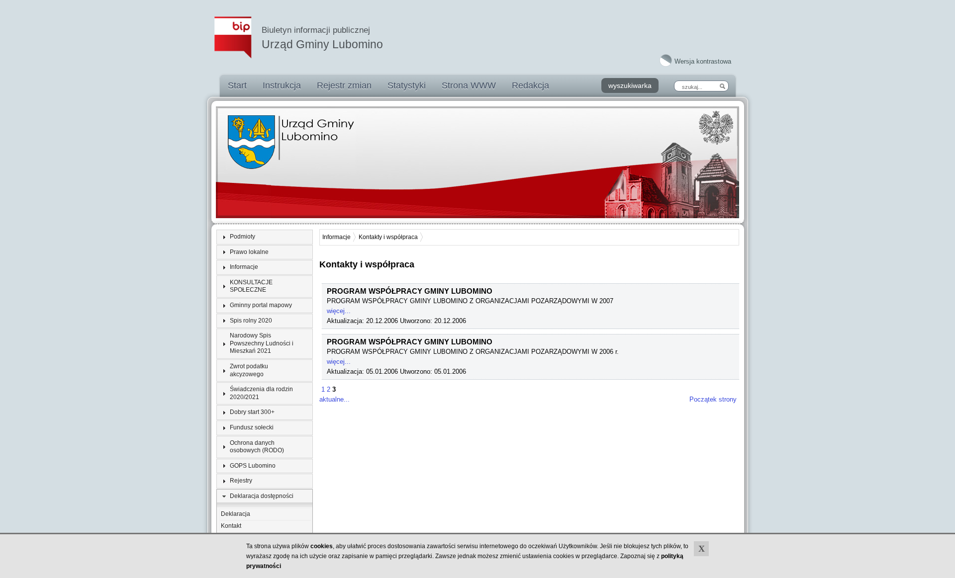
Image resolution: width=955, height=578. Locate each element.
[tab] (264, 237)
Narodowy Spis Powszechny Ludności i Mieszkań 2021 (261, 343)
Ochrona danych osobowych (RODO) (257, 446)
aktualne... (334, 399)
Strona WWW (469, 85)
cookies (321, 546)
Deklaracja (235, 513)
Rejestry (241, 480)
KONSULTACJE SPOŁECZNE (251, 286)
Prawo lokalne (249, 251)
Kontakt (231, 525)
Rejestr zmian (344, 85)
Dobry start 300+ (252, 412)
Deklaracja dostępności (261, 496)
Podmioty (242, 236)
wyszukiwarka (630, 85)
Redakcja (530, 85)
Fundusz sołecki (252, 427)
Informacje (244, 266)
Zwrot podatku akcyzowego (249, 370)
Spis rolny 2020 (251, 320)
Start (237, 85)
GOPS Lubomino (253, 465)
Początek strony (713, 399)
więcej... (339, 311)
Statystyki (406, 85)
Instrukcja (282, 85)
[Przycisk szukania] (722, 86)
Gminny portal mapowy (261, 305)
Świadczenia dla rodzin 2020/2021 (261, 393)
